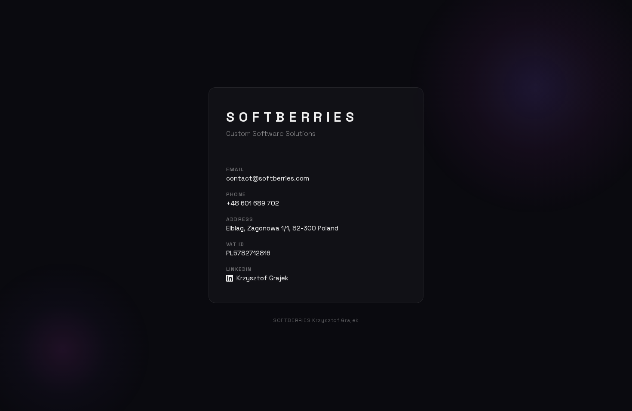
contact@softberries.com (267, 178)
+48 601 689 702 (252, 203)
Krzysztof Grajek (262, 278)
